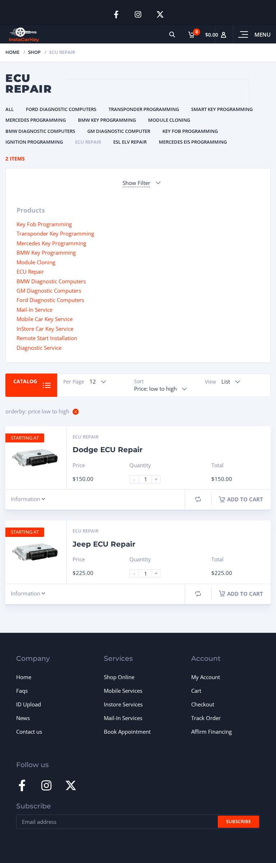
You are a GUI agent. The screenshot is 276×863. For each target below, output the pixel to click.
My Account (205, 677)
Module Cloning (169, 120)
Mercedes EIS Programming (193, 142)
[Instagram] (138, 14)
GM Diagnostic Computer (118, 131)
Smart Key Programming (222, 109)
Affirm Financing (211, 731)
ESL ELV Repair (130, 142)
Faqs (22, 690)
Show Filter (136, 182)
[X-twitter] (160, 14)
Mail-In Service (34, 309)
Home (12, 52)
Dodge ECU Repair (108, 449)
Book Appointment (127, 731)
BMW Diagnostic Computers (40, 131)
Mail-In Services (123, 718)
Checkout (202, 704)
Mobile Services (123, 690)
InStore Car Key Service (45, 328)
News (23, 718)
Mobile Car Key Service (45, 319)
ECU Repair (88, 142)
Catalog (25, 381)
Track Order (206, 718)
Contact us (29, 731)
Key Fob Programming (190, 131)
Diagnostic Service (39, 347)
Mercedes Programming (35, 120)
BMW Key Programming (107, 120)
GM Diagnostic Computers (49, 290)
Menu (262, 34)
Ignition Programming (34, 142)
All (9, 109)
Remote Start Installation (47, 338)
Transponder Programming (144, 109)
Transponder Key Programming (55, 233)
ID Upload (28, 704)
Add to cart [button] (245, 499)
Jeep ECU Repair (104, 544)
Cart (196, 690)
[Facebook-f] (116, 14)
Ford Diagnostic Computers (61, 109)
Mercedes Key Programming (51, 243)
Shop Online (119, 677)
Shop (34, 52)
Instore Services (123, 704)
